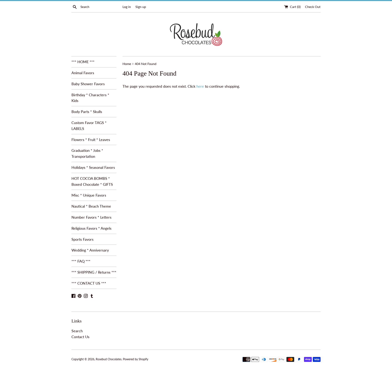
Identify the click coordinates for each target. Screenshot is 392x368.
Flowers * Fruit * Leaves (90, 139)
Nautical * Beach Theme (91, 206)
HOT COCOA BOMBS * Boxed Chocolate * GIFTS (92, 181)
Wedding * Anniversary (90, 250)
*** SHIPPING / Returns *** (93, 272)
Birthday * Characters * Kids (90, 98)
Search (77, 331)
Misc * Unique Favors (88, 195)
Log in (126, 7)
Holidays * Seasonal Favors (93, 167)
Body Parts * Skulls (86, 111)
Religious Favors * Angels (91, 228)
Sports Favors (82, 239)
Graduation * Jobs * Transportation (87, 153)
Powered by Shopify (135, 359)
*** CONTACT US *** (88, 283)
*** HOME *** (83, 61)
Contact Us (80, 336)
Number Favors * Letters (91, 217)
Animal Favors (82, 72)
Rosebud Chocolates (108, 359)
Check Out (313, 7)
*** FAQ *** (80, 261)
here (200, 86)
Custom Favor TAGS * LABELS (89, 125)
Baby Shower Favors (88, 84)
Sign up (140, 7)
